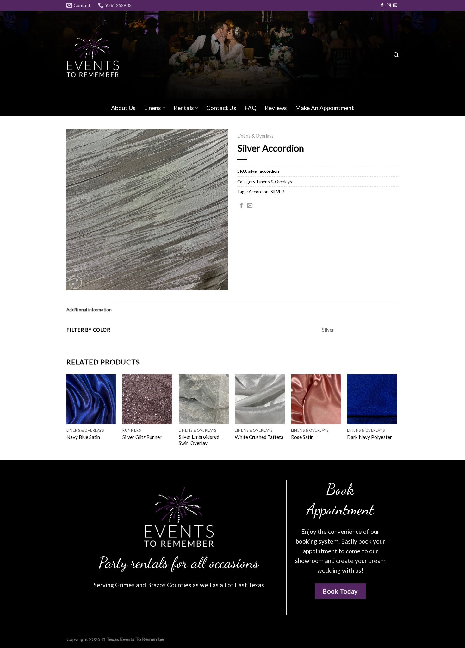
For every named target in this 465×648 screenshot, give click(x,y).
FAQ (251, 107)
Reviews (276, 107)
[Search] (396, 55)
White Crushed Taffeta (259, 437)
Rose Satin (302, 437)
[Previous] (66, 417)
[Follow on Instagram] (389, 5)
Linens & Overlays (255, 136)
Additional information (89, 309)
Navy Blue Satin (83, 437)
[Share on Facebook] (241, 206)
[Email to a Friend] (249, 206)
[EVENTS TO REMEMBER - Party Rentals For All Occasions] (92, 55)
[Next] (396, 417)
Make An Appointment (324, 107)
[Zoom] (75, 282)
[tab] (89, 309)
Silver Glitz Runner (142, 437)
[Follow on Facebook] (382, 5)
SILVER (277, 191)
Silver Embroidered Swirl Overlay (199, 440)
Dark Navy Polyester (369, 437)
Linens (152, 107)
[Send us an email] (395, 5)
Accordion (259, 191)
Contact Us (221, 107)
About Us (123, 107)
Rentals (184, 107)
